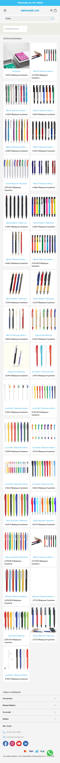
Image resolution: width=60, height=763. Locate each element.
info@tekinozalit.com (15, 737)
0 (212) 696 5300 (14, 732)
